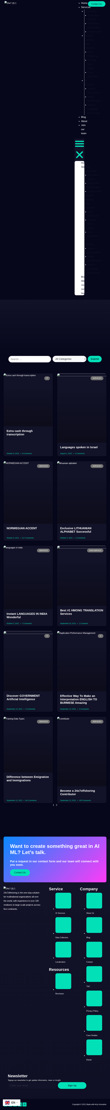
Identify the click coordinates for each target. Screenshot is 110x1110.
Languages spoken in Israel (79, 447)
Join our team (83, 129)
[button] (79, 150)
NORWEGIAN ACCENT (22, 528)
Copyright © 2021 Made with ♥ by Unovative (89, 1104)
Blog (83, 117)
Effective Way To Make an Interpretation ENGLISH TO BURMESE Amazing (78, 699)
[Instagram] (24, 1104)
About (84, 121)
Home (84, 163)
